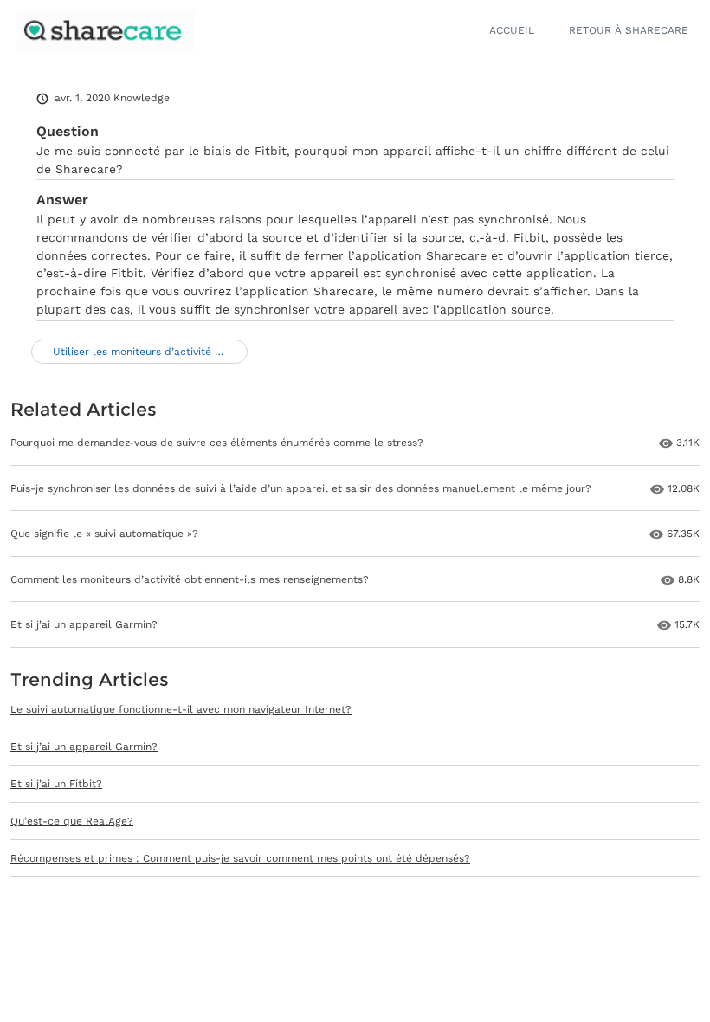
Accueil (511, 30)
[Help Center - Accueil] (105, 31)
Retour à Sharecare (628, 30)
